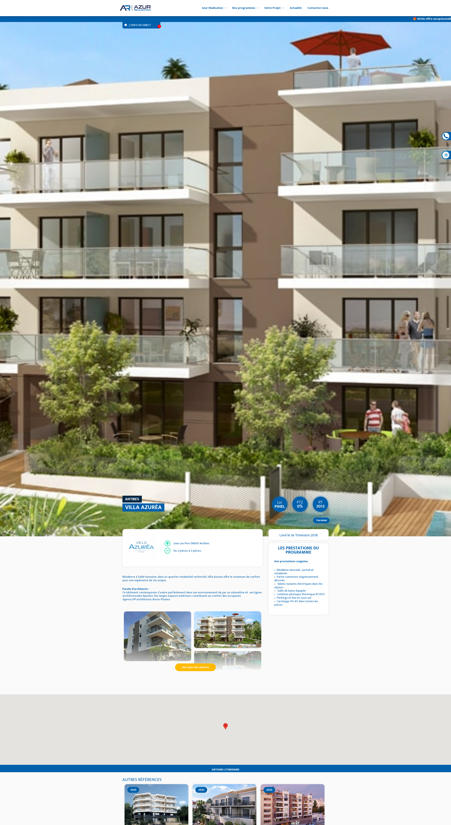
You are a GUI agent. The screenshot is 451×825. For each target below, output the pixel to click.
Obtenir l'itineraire (225, 769)
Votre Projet (272, 7)
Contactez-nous (317, 7)
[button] (225, 726)
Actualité (296, 7)
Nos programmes (243, 7)
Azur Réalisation (212, 7)
